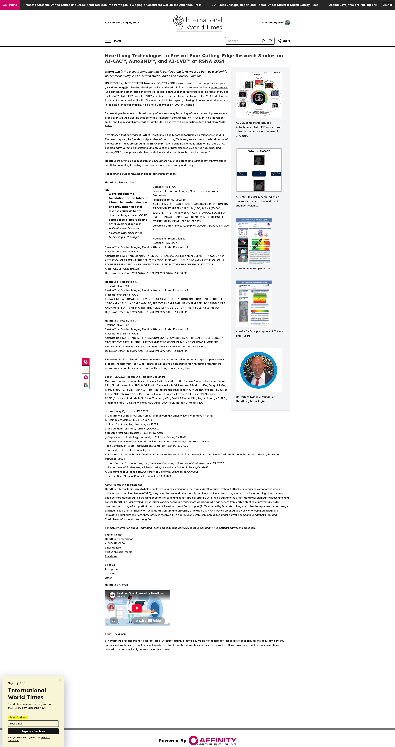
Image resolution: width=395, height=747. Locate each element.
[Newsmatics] (85, 385)
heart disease (219, 87)
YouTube (110, 573)
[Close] (60, 680)
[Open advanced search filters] (270, 40)
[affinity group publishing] (85, 377)
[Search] (263, 40)
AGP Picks (10, 4)
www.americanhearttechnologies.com (233, 527)
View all (387, 4)
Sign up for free (33, 731)
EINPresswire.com (180, 83)
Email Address (18, 717)
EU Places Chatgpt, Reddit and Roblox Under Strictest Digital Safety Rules (265, 5)
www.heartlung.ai (193, 527)
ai (125, 87)
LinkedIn (110, 564)
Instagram (111, 569)
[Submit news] (85, 362)
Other (108, 577)
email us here (113, 547)
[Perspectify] (85, 370)
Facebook (111, 556)
